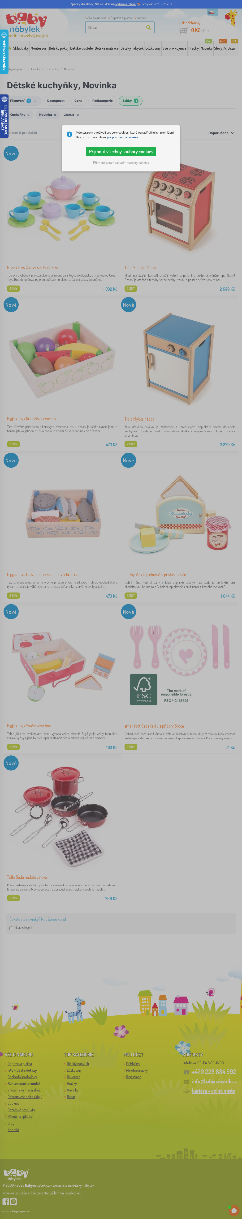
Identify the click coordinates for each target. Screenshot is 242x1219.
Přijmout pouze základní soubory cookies (121, 162)
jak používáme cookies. (123, 137)
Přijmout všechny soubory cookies (121, 151)
